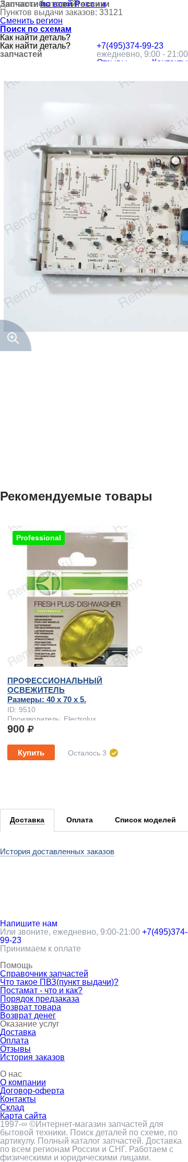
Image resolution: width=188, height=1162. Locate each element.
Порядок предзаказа (39, 998)
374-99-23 (130, 46)
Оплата (14, 1040)
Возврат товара (30, 1007)
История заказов (32, 1057)
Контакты (18, 1099)
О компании (23, 1082)
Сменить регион (31, 20)
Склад (12, 1107)
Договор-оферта (32, 1090)
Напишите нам (28, 923)
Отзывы (15, 1048)
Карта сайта (23, 1115)
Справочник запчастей (44, 973)
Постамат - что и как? (41, 990)
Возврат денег (28, 1015)
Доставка (18, 1032)
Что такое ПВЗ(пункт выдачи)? (59, 982)
